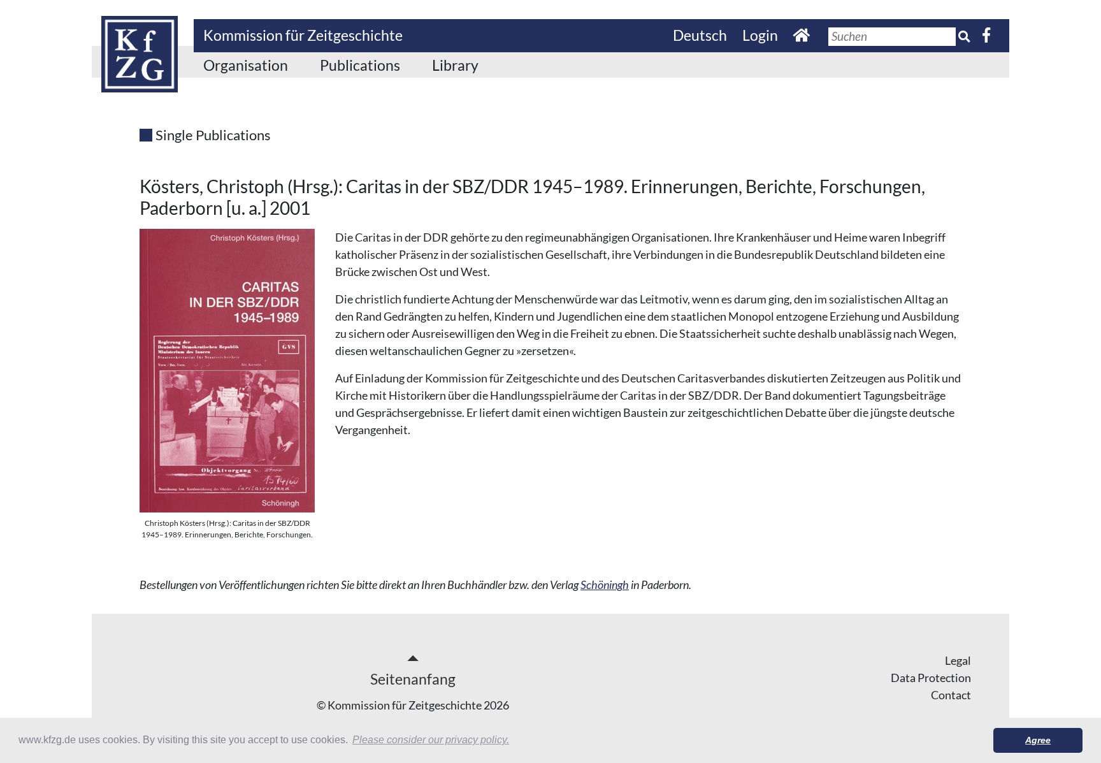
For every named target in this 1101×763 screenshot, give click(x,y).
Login (760, 35)
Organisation (245, 65)
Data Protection (931, 678)
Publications (360, 65)
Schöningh (604, 585)
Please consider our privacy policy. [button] (430, 739)
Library (455, 65)
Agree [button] (1038, 740)
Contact (951, 695)
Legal (958, 660)
